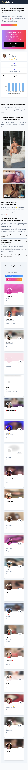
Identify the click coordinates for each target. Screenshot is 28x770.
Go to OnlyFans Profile (9, 25)
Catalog (7, 2)
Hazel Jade (23, 249)
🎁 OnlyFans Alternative (13, 279)
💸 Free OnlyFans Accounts (13, 276)
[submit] (14, 44)
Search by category (13, 272)
